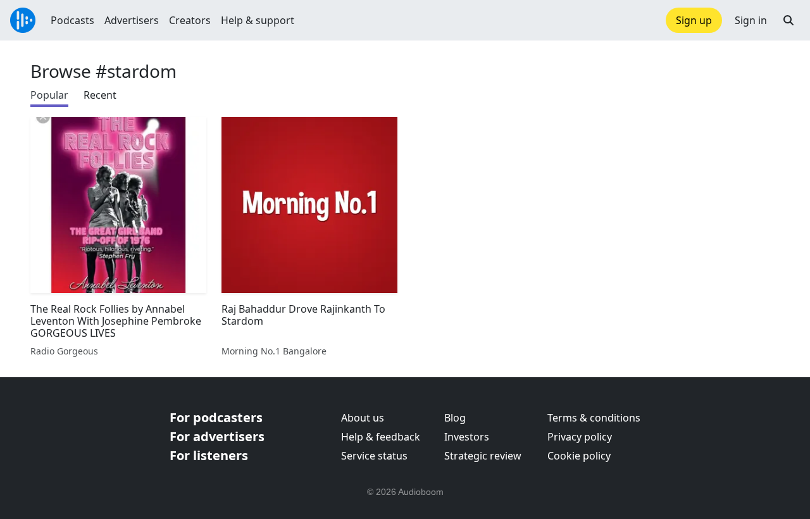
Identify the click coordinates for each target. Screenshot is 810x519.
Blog (455, 418)
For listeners (209, 455)
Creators (190, 20)
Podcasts (72, 20)
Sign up (694, 20)
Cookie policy (579, 456)
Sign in (751, 20)
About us (362, 418)
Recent (100, 95)
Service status (374, 456)
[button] (788, 20)
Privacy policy (579, 437)
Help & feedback (380, 437)
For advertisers (217, 436)
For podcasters (216, 417)
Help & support (257, 20)
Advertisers (131, 20)
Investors (466, 437)
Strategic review (482, 456)
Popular (49, 95)
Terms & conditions (593, 418)
